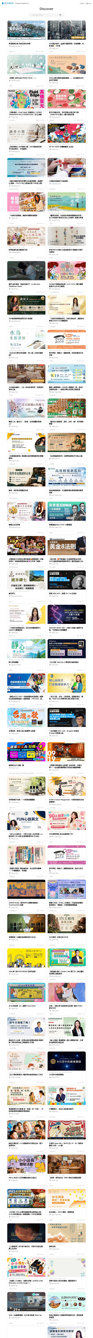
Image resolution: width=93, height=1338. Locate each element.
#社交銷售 (52, 567)
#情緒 (51, 876)
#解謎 (51, 86)
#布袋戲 (11, 739)
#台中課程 (12, 704)
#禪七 (10, 601)
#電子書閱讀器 (13, 498)
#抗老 (51, 498)
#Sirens (11, 292)
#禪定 (10, 670)
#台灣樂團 (12, 1014)
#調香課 (11, 155)
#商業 (51, 533)
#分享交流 (52, 1117)
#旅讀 (51, 773)
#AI (50, 601)
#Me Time (12, 808)
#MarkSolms (53, 1323)
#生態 (10, 361)
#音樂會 (51, 1289)
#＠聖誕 (11, 258)
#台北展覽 (12, 120)
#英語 (51, 704)
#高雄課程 (52, 979)
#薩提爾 (51, 464)
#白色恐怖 (52, 395)
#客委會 (51, 120)
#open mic (52, 1151)
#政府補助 (12, 464)
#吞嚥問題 (52, 189)
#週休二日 (12, 636)
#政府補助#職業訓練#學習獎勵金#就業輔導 (21, 773)
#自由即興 (52, 808)
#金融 (10, 1323)
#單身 (51, 1186)
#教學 (10, 326)
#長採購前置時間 (14, 189)
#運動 (51, 361)
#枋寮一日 (12, 51)
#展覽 (10, 86)
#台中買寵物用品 (54, 292)
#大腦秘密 (52, 326)
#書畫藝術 (12, 876)
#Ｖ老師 (11, 223)
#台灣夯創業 (12, 1048)
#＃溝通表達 (12, 911)
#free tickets (13, 1289)
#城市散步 (52, 945)
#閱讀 (51, 223)
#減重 (10, 1117)
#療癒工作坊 (53, 911)
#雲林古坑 (12, 1082)
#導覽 (51, 51)
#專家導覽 (52, 429)
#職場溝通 (52, 1048)
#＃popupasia (13, 979)
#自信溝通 (12, 842)
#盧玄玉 (11, 429)
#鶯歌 (51, 1220)
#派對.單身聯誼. (13, 567)
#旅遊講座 (12, 945)
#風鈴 (51, 258)
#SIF (50, 155)
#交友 (51, 842)
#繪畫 (51, 1014)
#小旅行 (51, 1254)
